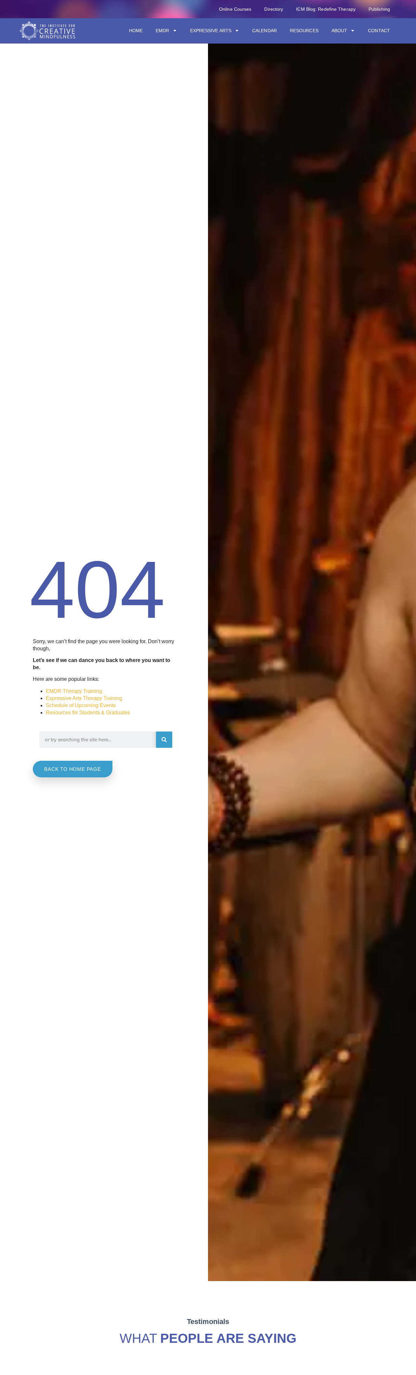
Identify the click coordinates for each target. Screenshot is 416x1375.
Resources (304, 30)
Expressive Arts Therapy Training (84, 698)
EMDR (162, 30)
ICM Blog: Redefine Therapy (326, 9)
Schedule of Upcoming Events (81, 705)
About (339, 30)
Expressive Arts (211, 30)
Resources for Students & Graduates (88, 712)
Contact (379, 30)
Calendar (264, 30)
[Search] (164, 740)
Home (136, 30)
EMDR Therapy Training (74, 691)
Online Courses (235, 9)
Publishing (379, 9)
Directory (273, 9)
